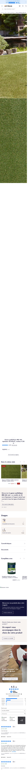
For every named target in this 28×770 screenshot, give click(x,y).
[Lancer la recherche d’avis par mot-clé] (24, 714)
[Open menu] (2, 6)
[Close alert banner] (26, 2)
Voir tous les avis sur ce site (14, 695)
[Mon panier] (26, 6)
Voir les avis (14, 445)
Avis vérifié (5, 728)
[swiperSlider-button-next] (24, 462)
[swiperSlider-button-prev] (20, 462)
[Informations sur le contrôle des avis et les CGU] (21, 694)
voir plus (14, 751)
